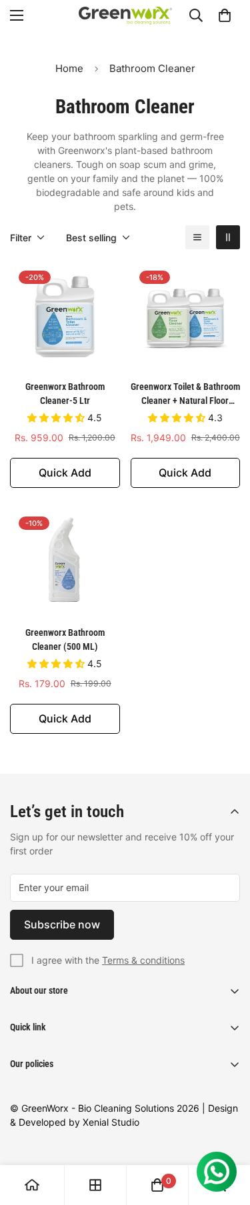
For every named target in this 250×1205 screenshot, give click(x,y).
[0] (224, 15)
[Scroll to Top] (226, 1134)
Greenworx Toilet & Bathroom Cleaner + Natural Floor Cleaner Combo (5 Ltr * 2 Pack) (185, 394)
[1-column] (197, 237)
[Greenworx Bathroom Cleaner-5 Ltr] (65, 316)
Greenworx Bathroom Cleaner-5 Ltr (65, 393)
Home (69, 68)
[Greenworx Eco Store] (125, 15)
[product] (32, 1185)
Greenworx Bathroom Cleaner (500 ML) (65, 639)
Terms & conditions (143, 960)
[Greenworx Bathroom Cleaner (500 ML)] (65, 562)
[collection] (95, 1185)
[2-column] (228, 237)
